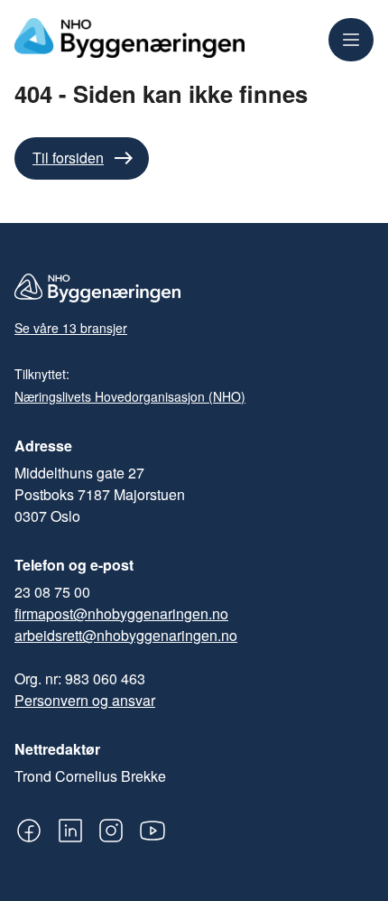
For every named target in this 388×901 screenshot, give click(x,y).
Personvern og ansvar (84, 700)
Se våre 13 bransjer (70, 328)
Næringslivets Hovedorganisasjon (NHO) (129, 396)
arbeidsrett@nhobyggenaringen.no (125, 635)
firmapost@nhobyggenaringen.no (121, 613)
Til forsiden (68, 157)
